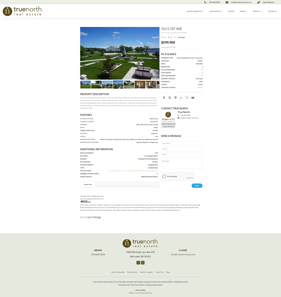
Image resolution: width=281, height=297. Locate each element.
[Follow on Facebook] (138, 262)
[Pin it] (175, 97)
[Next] (157, 53)
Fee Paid (83, 133)
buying (231, 11)
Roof (82, 127)
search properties (194, 11)
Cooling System (86, 122)
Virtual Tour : (86, 171)
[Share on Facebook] (164, 97)
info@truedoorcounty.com (189, 118)
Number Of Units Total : (90, 174)
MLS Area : (84, 156)
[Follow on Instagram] (142, 262)
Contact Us (159, 272)
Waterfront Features (89, 142)
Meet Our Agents (146, 272)
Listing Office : (86, 177)
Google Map (88, 184)
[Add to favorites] (186, 97)
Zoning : (83, 159)
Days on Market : (87, 153)
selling (242, 11)
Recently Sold (132, 272)
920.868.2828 (98, 254)
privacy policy (141, 290)
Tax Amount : (85, 162)
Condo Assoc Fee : (87, 130)
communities (215, 11)
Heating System (86, 119)
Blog (168, 272)
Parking (83, 124)
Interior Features (87, 139)
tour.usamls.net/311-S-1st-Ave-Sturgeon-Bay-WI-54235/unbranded (133, 171)
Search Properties (118, 272)
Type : (82, 168)
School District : (87, 165)
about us (256, 11)
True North (184, 112)
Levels (82, 136)
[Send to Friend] (192, 97)
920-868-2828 (185, 115)
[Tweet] (169, 97)
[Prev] (82, 53)
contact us (272, 11)
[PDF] (181, 97)
